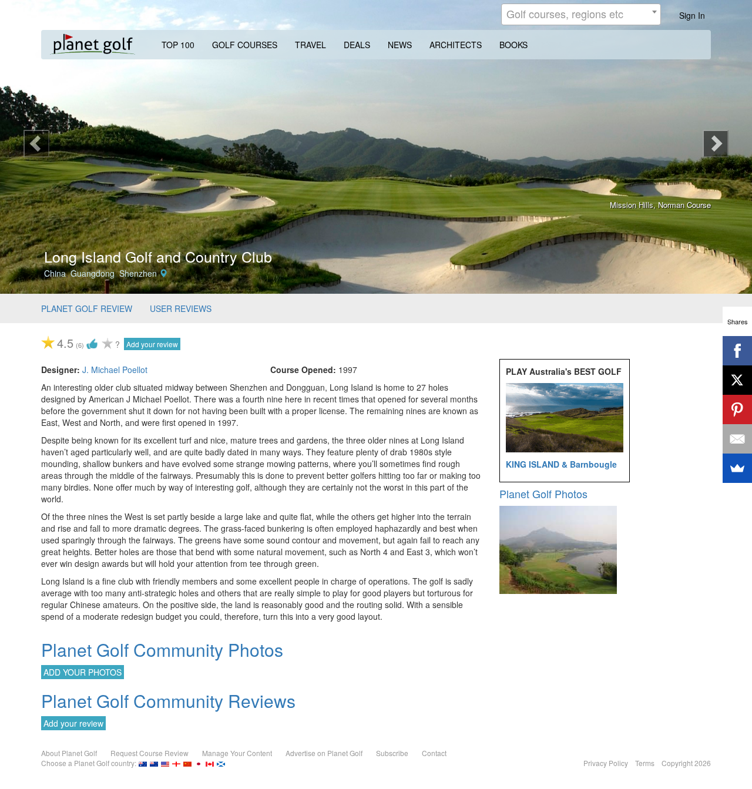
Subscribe (392, 753)
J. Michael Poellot (114, 369)
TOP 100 (178, 45)
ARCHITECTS (455, 45)
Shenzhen (138, 273)
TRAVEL (310, 45)
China (55, 273)
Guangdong (92, 273)
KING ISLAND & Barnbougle (561, 464)
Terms (644, 763)
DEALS (357, 45)
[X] (737, 380)
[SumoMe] (737, 468)
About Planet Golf (69, 753)
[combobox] (581, 14)
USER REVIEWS (181, 308)
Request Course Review (149, 753)
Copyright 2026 (686, 763)
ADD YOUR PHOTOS (82, 672)
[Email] (737, 439)
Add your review (152, 344)
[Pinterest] (737, 409)
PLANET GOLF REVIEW (86, 308)
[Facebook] (737, 350)
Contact (434, 753)
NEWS (400, 45)
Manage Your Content (237, 753)
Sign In (692, 15)
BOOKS (513, 45)
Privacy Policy (605, 763)
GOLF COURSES (244, 45)
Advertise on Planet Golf (324, 753)
